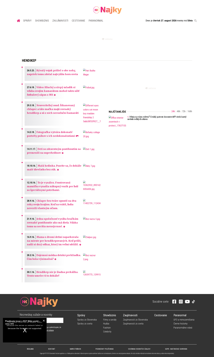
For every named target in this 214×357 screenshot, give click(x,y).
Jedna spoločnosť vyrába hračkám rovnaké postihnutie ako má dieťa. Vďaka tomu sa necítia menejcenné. (52, 222)
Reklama (30, 349)
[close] (43, 320)
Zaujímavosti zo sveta (133, 323)
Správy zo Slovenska (87, 319)
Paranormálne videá (183, 327)
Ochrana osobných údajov (139, 349)
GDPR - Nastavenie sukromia (176, 349)
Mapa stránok (75, 349)
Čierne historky (181, 323)
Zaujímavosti (60, 20)
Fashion (107, 327)
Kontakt (51, 349)
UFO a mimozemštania (184, 319)
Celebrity (107, 331)
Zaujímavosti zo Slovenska (135, 319)
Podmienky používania (104, 349)
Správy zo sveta (84, 323)
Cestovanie (78, 20)
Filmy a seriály (109, 319)
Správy (27, 20)
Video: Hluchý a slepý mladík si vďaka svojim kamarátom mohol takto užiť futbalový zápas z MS (53, 91)
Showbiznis (42, 20)
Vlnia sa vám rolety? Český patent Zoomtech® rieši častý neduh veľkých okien (156, 118)
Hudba (106, 323)
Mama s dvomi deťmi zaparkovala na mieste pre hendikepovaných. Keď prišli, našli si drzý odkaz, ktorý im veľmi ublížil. (54, 241)
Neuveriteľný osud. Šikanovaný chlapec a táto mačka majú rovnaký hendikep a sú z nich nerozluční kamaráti (53, 109)
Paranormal (96, 20)
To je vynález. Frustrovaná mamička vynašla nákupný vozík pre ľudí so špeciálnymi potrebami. (52, 186)
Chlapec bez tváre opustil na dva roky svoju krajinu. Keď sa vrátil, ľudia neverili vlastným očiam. (51, 204)
